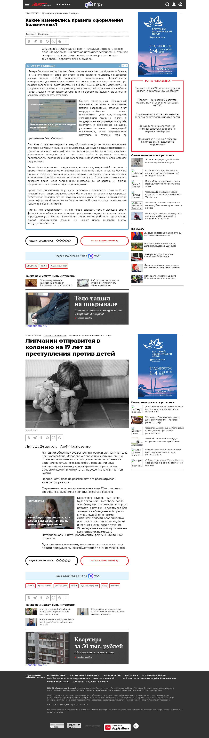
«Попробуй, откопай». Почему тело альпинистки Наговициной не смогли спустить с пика (163, 216)
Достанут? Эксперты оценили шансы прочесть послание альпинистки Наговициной (164, 409)
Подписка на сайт (112, 675)
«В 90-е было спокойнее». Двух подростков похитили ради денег (162, 440)
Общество (43, 34)
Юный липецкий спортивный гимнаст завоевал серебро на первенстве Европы (157, 129)
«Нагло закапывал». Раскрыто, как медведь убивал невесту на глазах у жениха (163, 205)
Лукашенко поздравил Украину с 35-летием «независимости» (163, 234)
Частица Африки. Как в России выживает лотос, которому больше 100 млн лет (163, 194)
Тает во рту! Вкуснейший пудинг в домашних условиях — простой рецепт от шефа (162, 420)
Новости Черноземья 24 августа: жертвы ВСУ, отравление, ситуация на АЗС (157, 103)
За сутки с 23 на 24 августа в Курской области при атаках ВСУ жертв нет (157, 89)
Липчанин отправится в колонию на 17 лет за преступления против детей (157, 115)
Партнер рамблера (92, 726)
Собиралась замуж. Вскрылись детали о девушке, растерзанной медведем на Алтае (162, 173)
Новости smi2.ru (36, 325)
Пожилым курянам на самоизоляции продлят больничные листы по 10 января (56, 283)
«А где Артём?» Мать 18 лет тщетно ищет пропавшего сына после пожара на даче (163, 452)
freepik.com (31, 430)
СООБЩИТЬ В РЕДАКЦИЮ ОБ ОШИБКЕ (90, 682)
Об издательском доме (154, 675)
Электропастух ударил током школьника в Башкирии (159, 255)
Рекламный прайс (56, 675)
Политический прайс (58, 682)
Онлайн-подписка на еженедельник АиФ (68, 679)
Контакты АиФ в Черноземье (84, 675)
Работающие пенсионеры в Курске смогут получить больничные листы (105, 283)
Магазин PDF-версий (103, 679)
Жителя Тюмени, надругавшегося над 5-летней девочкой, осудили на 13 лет (57, 622)
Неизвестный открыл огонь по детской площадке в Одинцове (160, 245)
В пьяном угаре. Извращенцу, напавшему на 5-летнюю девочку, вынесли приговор (108, 611)
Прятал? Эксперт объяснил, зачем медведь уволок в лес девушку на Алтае (162, 184)
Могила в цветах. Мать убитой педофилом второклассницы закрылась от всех (55, 611)
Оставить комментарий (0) (104, 241)
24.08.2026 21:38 (33, 335)
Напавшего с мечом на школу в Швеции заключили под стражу (160, 277)
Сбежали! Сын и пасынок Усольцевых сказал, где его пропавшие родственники (164, 430)
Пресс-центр (131, 675)
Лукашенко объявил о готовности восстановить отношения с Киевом (162, 266)
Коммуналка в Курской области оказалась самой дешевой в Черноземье (157, 142)
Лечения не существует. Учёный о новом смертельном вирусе (162, 160)
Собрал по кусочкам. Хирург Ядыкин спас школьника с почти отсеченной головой (164, 463)
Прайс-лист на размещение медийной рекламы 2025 (149, 679)
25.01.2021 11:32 (32, 13)
